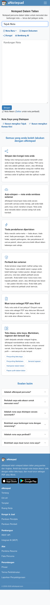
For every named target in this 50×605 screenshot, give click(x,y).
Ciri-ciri (5, 497)
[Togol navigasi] (45, 3)
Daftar (18, 111)
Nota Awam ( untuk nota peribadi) (21, 111)
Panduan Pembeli (9, 524)
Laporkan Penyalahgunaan (13, 577)
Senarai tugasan (34, 361)
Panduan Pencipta (10, 519)
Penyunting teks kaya (15, 356)
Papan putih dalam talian (16, 370)
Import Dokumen (30, 30)
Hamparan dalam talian (15, 366)
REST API (6, 535)
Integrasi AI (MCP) (10, 540)
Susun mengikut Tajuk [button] (15, 123)
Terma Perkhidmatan (11, 572)
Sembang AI (23, 35)
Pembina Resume (9, 551)
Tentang (5, 492)
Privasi (4, 567)
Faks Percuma (8, 556)
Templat (5, 503)
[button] (10, 30)
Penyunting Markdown (15, 361)
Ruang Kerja (7, 508)
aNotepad (15, 2)
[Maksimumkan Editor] (44, 43)
